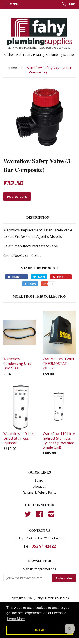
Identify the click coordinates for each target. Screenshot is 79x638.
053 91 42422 (44, 546)
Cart (72, 4)
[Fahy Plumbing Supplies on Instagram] (51, 515)
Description (37, 217)
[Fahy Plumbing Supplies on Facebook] (39, 515)
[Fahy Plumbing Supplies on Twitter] (27, 515)
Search (39, 480)
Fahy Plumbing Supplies (52, 598)
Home (12, 67)
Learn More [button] (16, 619)
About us (39, 486)
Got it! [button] (39, 630)
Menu (13, 4)
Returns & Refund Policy (39, 492)
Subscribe (64, 578)
